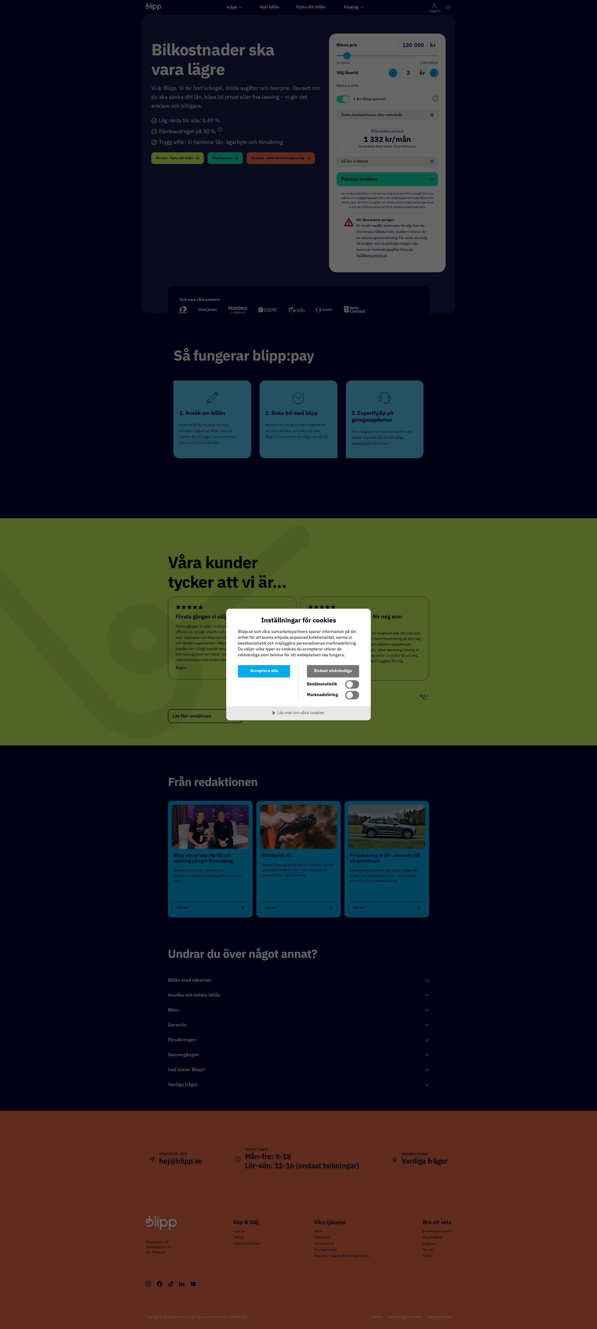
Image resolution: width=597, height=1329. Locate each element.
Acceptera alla (264, 671)
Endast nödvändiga (333, 671)
